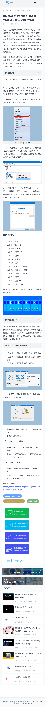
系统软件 (27, 10)
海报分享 (19, 561)
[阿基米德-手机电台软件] (8, 679)
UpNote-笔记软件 (21, 617)
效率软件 (17, 622)
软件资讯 (17, 601)
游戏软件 (17, 611)
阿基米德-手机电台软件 (23, 677)
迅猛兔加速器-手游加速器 (23, 607)
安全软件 (17, 671)
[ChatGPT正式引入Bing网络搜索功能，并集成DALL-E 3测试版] (8, 642)
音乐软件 (17, 681)
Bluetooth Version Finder (12, 496)
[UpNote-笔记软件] (8, 620)
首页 (13, 10)
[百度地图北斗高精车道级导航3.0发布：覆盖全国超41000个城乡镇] (8, 630)
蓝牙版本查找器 (33, 501)
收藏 (8, 561)
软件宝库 (19, 10)
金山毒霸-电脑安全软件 (23, 666)
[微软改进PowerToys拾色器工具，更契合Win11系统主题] (8, 656)
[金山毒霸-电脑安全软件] (8, 668)
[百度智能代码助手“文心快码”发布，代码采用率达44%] (8, 596)
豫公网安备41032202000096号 (24, 703)
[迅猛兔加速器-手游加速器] (8, 609)
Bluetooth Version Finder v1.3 (14, 501)
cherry (7, 24)
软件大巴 (16, 701)
